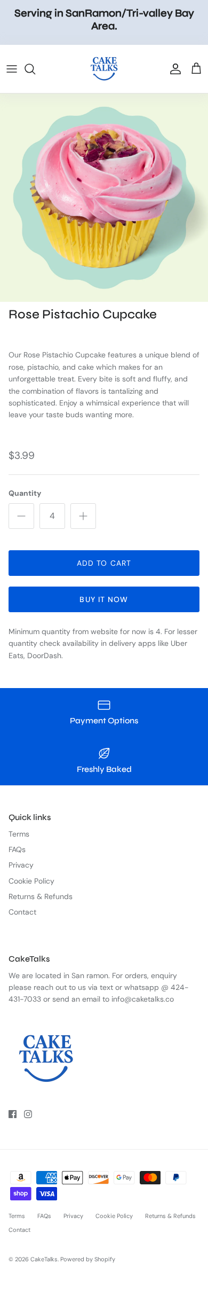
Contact (22, 912)
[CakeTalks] (104, 69)
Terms (19, 834)
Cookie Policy (31, 881)
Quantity (25, 493)
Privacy (21, 865)
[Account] (173, 69)
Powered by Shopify (87, 1259)
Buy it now (103, 599)
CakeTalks (44, 1259)
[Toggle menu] (11, 69)
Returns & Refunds (41, 896)
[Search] (35, 69)
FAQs (17, 849)
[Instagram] (28, 1114)
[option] (104, 197)
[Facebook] (13, 1114)
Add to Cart (104, 563)
